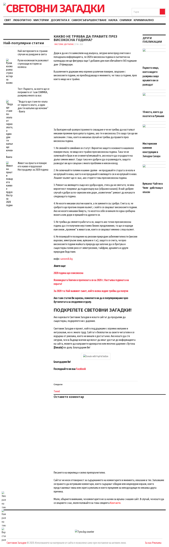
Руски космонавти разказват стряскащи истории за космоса (33, 63)
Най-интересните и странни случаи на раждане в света (33, 52)
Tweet (57, 391)
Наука (113, 20)
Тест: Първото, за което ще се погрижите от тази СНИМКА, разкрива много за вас (33, 92)
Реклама (156, 542)
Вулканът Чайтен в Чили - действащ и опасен (153, 187)
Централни (68, 44)
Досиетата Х (60, 20)
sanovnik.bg (66, 258)
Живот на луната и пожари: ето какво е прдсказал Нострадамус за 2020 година (33, 166)
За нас (148, 542)
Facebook (81, 368)
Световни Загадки (16, 542)
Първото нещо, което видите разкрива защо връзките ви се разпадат (151, 76)
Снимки (125, 20)
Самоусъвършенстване (88, 20)
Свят (7, 20)
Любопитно (22, 20)
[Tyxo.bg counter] (84, 531)
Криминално (144, 20)
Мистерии (41, 20)
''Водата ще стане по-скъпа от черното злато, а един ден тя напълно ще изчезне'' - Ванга (33, 106)
